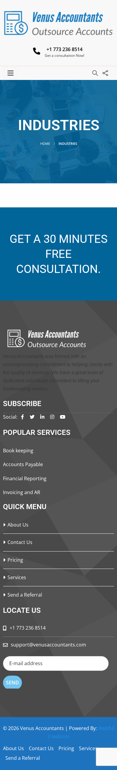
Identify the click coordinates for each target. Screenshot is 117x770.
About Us (18, 524)
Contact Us (20, 542)
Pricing (15, 560)
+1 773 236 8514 (64, 49)
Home (45, 143)
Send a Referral (25, 594)
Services (17, 577)
